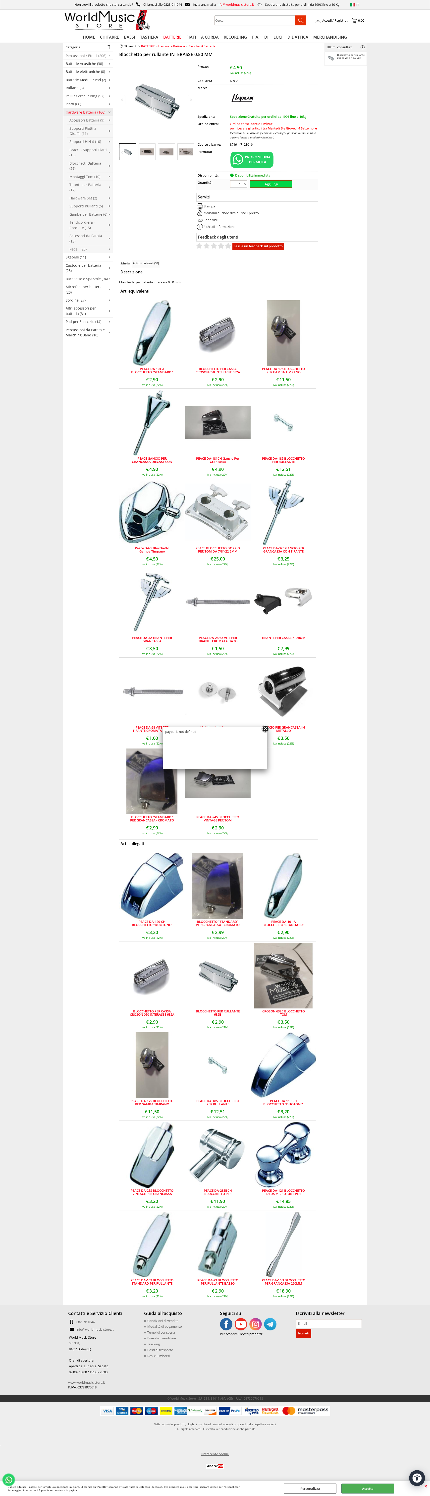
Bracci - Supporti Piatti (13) (88, 152)
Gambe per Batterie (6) (88, 214)
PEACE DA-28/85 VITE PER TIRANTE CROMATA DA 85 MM (217, 639)
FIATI (191, 37)
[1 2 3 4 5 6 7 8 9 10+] (239, 184)
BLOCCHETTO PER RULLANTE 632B (218, 1013)
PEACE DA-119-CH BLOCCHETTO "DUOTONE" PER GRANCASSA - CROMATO (283, 1102)
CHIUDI (426, 1486)
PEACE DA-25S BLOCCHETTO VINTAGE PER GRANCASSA (152, 1192)
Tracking (153, 1344)
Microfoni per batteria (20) (84, 289)
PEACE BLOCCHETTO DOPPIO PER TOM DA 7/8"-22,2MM (218, 550)
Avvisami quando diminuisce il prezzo (231, 213)
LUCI (277, 37)
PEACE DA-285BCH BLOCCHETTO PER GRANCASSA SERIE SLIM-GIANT (217, 1192)
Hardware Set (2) (83, 198)
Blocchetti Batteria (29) (85, 166)
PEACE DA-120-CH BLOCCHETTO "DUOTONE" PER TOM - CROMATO (152, 923)
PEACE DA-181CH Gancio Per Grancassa (217, 460)
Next (190, 152)
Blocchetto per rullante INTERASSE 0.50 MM (351, 56)
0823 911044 (85, 1322)
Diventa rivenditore (161, 1338)
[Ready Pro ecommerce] (215, 1466)
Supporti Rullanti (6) (86, 206)
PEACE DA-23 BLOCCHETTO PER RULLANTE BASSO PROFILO (217, 1282)
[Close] (265, 728)
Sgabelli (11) (76, 257)
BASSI (129, 37)
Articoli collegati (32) (146, 263)
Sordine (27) (76, 300)
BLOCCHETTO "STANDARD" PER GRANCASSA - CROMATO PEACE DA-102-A (152, 818)
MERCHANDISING (330, 37)
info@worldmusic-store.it (235, 4)
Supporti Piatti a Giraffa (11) (82, 131)
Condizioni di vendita (162, 1320)
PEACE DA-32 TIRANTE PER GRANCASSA (152, 639)
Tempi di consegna (161, 1332)
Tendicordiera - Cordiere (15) (82, 225)
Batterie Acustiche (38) (84, 63)
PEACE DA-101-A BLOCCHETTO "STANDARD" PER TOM (152, 370)
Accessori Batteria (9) (86, 120)
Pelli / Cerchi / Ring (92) (85, 96)
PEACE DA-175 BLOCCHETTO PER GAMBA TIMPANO (283, 370)
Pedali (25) (78, 249)
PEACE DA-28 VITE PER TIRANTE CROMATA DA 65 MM (152, 729)
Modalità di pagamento (164, 1326)
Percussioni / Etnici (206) (86, 55)
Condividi (210, 220)
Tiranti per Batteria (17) (85, 187)
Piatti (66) (73, 104)
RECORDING (235, 37)
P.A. (255, 37)
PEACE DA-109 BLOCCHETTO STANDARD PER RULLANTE (152, 1282)
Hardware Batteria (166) (85, 112)
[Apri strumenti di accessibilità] (417, 1478)
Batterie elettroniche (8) (85, 71)
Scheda (125, 263)
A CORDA (210, 37)
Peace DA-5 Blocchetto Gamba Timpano (152, 550)
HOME (89, 37)
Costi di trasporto (160, 1350)
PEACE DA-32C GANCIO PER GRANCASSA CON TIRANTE (283, 550)
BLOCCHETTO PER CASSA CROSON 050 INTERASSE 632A (218, 370)
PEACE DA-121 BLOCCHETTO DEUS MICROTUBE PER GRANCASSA (283, 1192)
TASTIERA (149, 37)
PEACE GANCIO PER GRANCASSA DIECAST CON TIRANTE (152, 460)
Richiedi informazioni (219, 226)
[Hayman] (242, 109)
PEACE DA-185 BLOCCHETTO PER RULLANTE (283, 460)
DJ (266, 37)
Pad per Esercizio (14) (83, 321)
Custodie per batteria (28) (83, 268)
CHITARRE (109, 37)
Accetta (368, 1488)
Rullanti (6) (75, 87)
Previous (122, 152)
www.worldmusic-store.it (86, 1382)
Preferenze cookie (215, 1454)
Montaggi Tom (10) (84, 176)
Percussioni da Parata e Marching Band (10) (85, 332)
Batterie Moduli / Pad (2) (86, 79)
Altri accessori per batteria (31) (81, 311)
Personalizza (310, 1488)
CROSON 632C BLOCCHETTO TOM (283, 1013)
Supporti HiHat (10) (85, 141)
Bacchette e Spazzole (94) (87, 278)
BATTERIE (172, 37)
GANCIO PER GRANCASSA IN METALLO (283, 729)
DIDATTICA (297, 37)
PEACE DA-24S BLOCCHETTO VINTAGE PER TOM (217, 818)
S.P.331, (74, 1343)
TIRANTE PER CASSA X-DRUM (283, 638)
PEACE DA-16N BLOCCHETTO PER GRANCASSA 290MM (283, 1282)
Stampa (209, 206)
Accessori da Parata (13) (85, 238)
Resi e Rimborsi (158, 1356)
